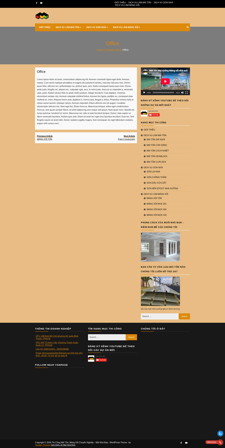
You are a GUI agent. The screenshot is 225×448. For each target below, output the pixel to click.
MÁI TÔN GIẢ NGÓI (156, 139)
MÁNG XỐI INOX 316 (157, 215)
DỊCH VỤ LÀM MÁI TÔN (140, 2)
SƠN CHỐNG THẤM (156, 177)
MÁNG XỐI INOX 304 (157, 209)
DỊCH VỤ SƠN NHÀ (163, 2)
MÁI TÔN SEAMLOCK (157, 156)
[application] (165, 81)
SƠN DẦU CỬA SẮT (156, 183)
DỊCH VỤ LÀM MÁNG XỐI (127, 5)
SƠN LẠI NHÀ (153, 172)
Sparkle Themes (42, 445)
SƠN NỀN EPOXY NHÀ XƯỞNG (162, 188)
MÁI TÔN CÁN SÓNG (157, 145)
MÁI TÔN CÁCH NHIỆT (158, 151)
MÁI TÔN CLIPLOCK (156, 162)
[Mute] (182, 92)
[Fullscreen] (186, 92)
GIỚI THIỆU (120, 2)
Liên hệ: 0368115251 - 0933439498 (52, 349)
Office (41, 71)
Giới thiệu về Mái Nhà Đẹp (63, 445)
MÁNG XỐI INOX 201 (157, 204)
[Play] (144, 92)
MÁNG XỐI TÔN (154, 198)
